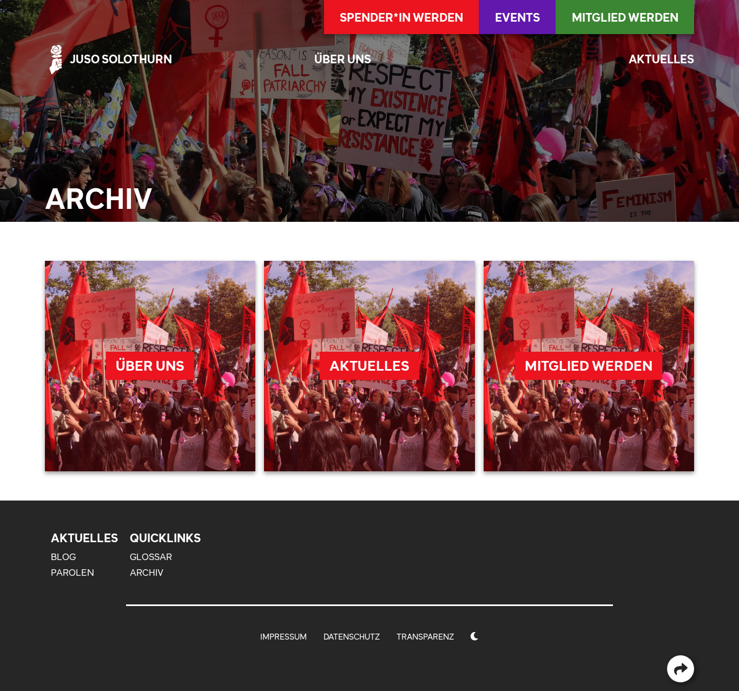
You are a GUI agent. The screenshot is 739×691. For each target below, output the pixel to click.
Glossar (151, 557)
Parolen (72, 572)
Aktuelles (661, 59)
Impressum (283, 637)
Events (517, 17)
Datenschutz (352, 637)
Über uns (342, 59)
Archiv (146, 572)
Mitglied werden (625, 17)
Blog (63, 557)
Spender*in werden (401, 17)
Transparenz (425, 637)
